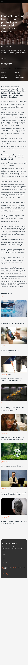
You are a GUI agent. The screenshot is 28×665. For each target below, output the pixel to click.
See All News (5, 528)
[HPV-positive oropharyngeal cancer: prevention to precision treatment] (14, 427)
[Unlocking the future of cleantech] (14, 455)
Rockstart (5, 194)
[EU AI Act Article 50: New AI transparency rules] (14, 340)
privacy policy (14, 567)
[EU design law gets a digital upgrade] (14, 312)
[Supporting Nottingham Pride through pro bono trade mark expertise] (14, 483)
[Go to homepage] (2, 2)
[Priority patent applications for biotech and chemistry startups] (14, 369)
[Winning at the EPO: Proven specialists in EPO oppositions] (14, 511)
